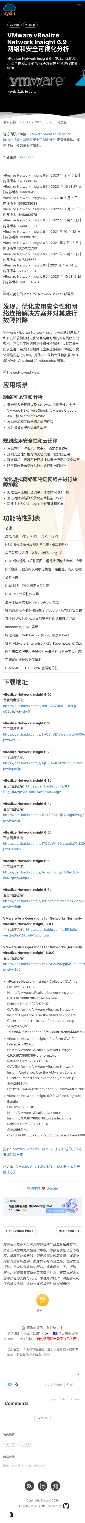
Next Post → (69, 1231)
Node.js (35, 1505)
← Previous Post (19, 1231)
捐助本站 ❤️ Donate (42, 1188)
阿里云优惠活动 (35, 1466)
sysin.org (27, 157)
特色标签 (9, 1434)
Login (70, 1384)
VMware (14, 24)
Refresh (43, 1418)
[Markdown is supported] (10, 1384)
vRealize (30, 24)
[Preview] (16, 1384)
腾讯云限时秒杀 (13, 1466)
